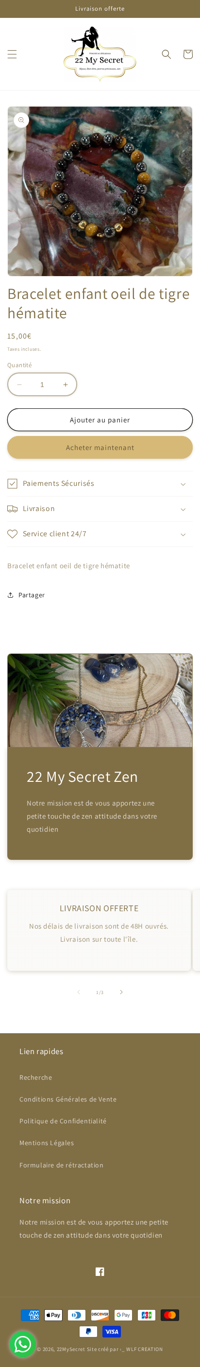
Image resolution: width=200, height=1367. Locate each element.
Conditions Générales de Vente (68, 1099)
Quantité (19, 365)
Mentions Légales (46, 1142)
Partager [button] (31, 594)
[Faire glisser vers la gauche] (78, 992)
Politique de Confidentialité (63, 1121)
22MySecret (71, 1349)
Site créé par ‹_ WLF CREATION (125, 1349)
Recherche (35, 1077)
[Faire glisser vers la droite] (121, 992)
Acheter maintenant (100, 447)
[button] (12, 54)
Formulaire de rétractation (61, 1165)
